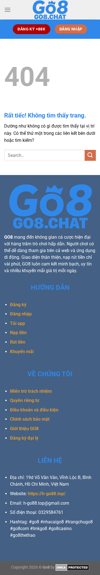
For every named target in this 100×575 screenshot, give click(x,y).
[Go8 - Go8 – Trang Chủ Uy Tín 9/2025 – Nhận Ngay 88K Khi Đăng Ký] (50, 10)
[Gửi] (90, 155)
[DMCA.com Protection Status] (72, 567)
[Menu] (7, 9)
